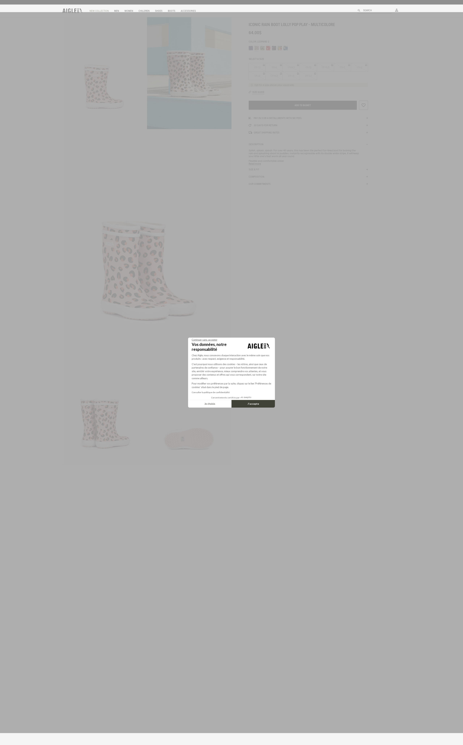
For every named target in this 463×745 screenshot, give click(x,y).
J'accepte (253, 403)
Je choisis (209, 403)
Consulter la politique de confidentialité (211, 392)
